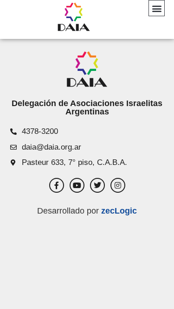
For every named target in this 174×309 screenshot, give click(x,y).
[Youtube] (77, 185)
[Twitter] (97, 185)
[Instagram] (117, 185)
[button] (156, 8)
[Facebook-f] (56, 185)
